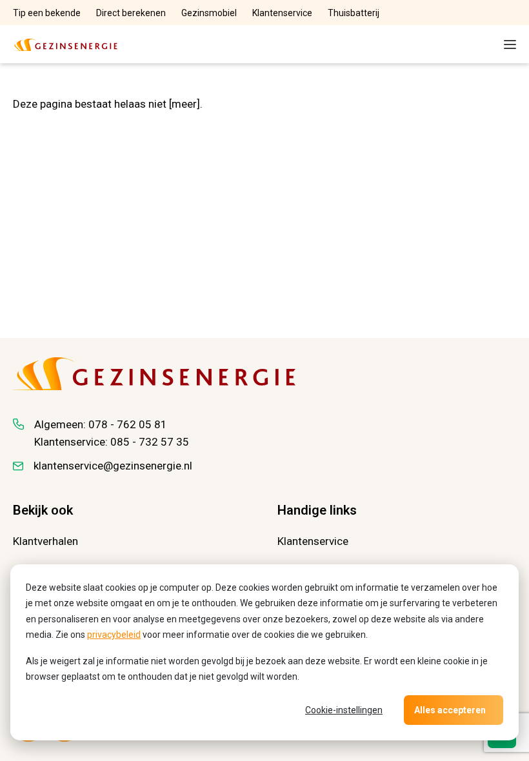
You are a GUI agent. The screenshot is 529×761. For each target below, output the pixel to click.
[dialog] (264, 652)
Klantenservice (282, 13)
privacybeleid (114, 634)
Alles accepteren (450, 710)
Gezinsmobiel (209, 13)
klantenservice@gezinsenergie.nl (113, 465)
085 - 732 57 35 (149, 441)
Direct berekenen (131, 13)
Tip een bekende (47, 13)
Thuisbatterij (353, 13)
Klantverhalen (45, 541)
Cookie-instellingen (344, 710)
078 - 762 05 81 (127, 424)
